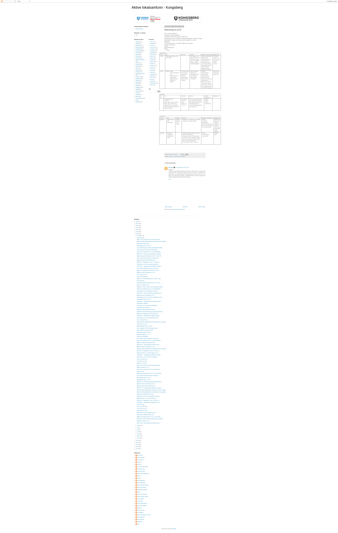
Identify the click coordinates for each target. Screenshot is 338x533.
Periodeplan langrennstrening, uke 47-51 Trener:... (149, 282)
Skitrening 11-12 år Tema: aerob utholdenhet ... (148, 264)
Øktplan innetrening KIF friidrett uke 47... (146, 309)
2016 (137, 442)
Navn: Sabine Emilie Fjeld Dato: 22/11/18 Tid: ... (148, 268)
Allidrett (137, 41)
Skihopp (138, 85)
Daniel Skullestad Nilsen (143, 473)
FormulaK (138, 52)
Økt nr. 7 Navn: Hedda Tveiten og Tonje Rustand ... (149, 239)
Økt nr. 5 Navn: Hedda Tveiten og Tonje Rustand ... (149, 365)
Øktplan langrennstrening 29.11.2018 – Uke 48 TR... (149, 256)
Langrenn (183, 156)
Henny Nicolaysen (141, 487)
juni (138, 427)
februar (139, 435)
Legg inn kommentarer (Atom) (177, 209)
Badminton (138, 45)
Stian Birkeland (141, 517)
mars (138, 433)
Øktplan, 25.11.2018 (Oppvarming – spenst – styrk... (149, 278)
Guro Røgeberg (141, 480)
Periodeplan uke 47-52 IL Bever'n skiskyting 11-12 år (149, 297)
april (138, 431)
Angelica (139, 462)
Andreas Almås (141, 457)
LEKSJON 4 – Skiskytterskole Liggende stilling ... (148, 315)
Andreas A (152, 43)
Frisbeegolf (138, 58)
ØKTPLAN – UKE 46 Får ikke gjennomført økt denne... (149, 381)
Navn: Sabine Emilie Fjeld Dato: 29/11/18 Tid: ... (148, 258)
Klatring (137, 71)
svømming (138, 101)
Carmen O (152, 47)
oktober (139, 425)
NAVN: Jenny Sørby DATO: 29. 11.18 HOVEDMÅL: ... (149, 251)
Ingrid (138, 492)
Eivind (138, 476)
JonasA (152, 68)
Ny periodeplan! (141, 280)
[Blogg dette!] (183, 154)
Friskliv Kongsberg (140, 59)
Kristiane (139, 508)
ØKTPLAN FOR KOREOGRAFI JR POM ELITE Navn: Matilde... (152, 241)
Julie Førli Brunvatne (142, 503)
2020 (137, 229)
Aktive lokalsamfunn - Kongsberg (157, 7)
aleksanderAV (153, 83)
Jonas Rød (140, 501)
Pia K (151, 79)
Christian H (153, 50)
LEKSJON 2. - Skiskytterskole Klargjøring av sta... (148, 402)
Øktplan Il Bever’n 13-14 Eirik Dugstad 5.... (147, 398)
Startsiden (185, 206)
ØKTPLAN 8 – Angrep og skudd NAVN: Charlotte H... (149, 254)
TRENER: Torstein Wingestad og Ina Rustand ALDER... (150, 311)
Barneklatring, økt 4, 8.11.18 (143, 377)
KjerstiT (179, 156)
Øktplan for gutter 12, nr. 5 (143, 334)
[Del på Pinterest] (188, 154)
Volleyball (138, 94)
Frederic (139, 478)
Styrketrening (139, 91)
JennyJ (152, 63)
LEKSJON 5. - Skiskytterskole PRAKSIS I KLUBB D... (149, 266)
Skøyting (138, 89)
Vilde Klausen (140, 519)
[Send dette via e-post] (181, 154)
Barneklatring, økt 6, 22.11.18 (144, 299)
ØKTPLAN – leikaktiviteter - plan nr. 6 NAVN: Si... (148, 350)
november (139, 237)
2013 (137, 448)
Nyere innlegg (168, 206)
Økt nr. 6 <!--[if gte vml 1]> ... (143, 285)
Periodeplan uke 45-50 (142, 410)
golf (136, 100)
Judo (137, 68)
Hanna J (152, 58)
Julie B (151, 70)
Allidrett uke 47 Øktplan (142, 303)
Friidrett (137, 56)
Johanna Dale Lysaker (142, 496)
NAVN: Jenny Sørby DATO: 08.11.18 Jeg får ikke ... (149, 369)
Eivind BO (152, 54)
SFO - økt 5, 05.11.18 (142, 408)
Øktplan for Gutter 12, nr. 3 (143, 421)
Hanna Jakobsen (141, 482)
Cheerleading (139, 50)
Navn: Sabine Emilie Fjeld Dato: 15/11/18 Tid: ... (148, 338)
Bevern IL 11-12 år (173, 156)
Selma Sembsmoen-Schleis (144, 514)
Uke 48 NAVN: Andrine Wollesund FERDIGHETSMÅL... (150, 247)
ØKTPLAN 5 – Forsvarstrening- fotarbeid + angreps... (149, 388)
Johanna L (152, 65)
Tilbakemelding (139, 29)
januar (138, 438)
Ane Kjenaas (140, 459)
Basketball (138, 49)
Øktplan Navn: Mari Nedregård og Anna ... (147, 412)
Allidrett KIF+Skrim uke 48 (143, 243)
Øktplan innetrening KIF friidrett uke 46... (146, 342)
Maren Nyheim (140, 510)
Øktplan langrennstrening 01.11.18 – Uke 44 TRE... (149, 416)
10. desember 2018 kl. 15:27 (182, 167)
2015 (137, 444)
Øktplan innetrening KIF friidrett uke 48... (146, 260)
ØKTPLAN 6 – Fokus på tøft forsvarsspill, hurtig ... (148, 344)
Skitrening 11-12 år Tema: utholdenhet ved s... (148, 317)
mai (138, 429)
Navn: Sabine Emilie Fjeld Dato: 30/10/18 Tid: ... (148, 375)
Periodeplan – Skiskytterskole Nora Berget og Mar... (149, 301)
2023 (137, 223)
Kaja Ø (151, 72)
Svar (170, 179)
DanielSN (152, 52)
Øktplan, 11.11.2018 (141, 363)
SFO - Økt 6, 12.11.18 (142, 361)
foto (136, 35)
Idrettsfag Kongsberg (142, 489)
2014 (137, 446)
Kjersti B (171, 167)
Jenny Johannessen (142, 494)
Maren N (152, 76)
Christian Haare (141, 469)
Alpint (137, 43)
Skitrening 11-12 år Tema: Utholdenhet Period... (148, 396)
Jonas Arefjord (140, 498)
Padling (137, 80)
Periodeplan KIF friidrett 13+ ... (144, 307)
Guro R (152, 56)
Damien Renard (141, 471)
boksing (137, 96)
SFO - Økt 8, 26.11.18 (142, 274)
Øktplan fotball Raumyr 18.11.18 (144, 326)
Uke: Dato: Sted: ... (141, 404)
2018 (137, 234)
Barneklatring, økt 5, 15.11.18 (144, 332)
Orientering (138, 78)
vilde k (151, 85)
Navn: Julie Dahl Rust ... (145, 276)
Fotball (137, 54)
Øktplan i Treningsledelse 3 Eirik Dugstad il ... (148, 313)
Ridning (137, 82)
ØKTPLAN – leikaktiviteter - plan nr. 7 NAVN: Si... (148, 262)
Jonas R (152, 67)
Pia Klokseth (140, 512)
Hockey (137, 62)
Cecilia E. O (153, 49)
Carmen (139, 464)
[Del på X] (184, 154)
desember (139, 235)
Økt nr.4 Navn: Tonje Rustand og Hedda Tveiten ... (149, 423)
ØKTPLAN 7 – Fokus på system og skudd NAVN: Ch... (149, 293)
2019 (137, 231)
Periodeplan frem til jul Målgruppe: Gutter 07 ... (148, 291)
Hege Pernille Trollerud (142, 485)
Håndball (138, 64)
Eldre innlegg (201, 206)
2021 (137, 227)
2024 (137, 221)
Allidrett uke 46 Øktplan (142, 336)
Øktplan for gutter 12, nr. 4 (143, 367)
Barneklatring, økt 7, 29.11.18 (144, 245)
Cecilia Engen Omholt (142, 466)
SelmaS (152, 81)
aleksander (140, 521)
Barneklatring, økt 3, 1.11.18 (143, 379)
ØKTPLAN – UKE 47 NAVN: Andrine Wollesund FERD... (150, 287)
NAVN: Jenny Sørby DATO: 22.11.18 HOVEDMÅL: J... (149, 289)
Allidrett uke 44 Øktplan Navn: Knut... (145, 394)
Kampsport (138, 70)
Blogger (174, 528)
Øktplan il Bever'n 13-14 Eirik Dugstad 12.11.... (148, 353)
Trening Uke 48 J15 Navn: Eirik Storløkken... (147, 249)
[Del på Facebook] (186, 154)
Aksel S (152, 41)
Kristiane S (152, 74)
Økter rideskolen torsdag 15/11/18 (145, 330)
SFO (137, 84)
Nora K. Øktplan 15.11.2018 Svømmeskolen (147, 328)
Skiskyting (138, 87)
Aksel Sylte (140, 455)
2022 (137, 225)
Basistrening (139, 47)
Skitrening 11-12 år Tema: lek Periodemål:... (147, 357)
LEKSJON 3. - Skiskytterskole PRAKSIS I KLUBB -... (149, 355)
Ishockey (138, 66)
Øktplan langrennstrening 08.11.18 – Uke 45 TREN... (149, 373)
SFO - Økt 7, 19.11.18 (142, 324)
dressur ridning (139, 98)
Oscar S (152, 77)
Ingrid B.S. (152, 61)
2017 (137, 440)
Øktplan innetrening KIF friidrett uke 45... (146, 386)
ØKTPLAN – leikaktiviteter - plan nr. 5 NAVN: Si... (148, 400)
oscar (138, 524)
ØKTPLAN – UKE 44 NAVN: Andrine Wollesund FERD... (150, 418)
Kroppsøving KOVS (140, 73)
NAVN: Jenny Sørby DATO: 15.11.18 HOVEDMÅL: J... (149, 340)
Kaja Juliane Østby (141, 505)
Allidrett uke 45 (140, 371)
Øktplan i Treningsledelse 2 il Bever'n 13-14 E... (148, 270)
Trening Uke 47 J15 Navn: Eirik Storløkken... (147, 305)
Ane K (151, 45)
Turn (137, 93)
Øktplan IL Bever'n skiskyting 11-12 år (146, 272)
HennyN (152, 59)
